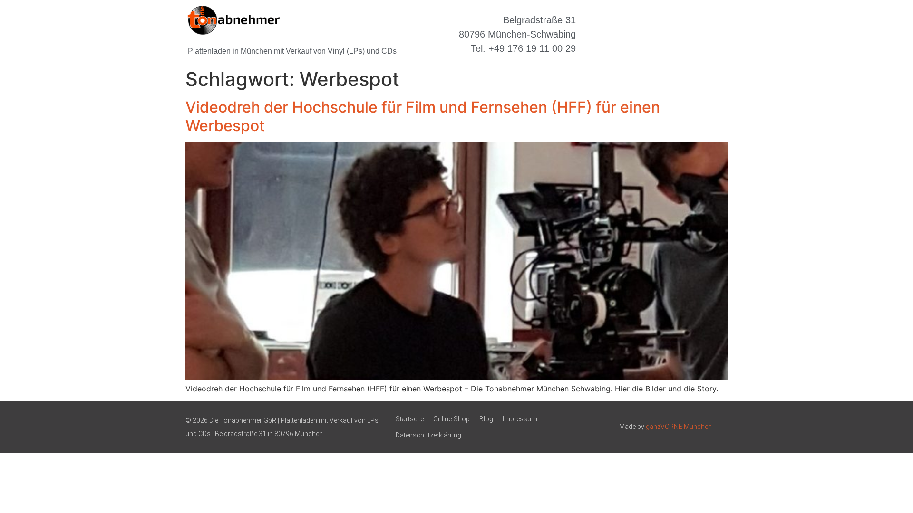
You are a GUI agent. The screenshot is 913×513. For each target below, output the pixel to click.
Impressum (520, 419)
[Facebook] (674, 34)
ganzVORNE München (679, 426)
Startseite (410, 419)
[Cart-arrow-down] (637, 34)
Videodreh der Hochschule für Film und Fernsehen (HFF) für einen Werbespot (422, 116)
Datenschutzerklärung (428, 435)
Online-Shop (451, 419)
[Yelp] (711, 34)
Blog (486, 419)
